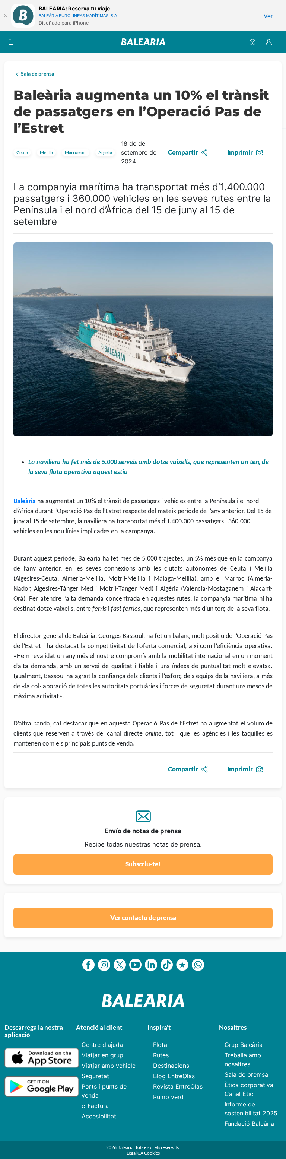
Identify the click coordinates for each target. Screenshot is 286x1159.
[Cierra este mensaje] (5, 15)
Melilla (46, 152)
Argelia (105, 152)
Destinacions (171, 1065)
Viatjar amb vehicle (109, 1065)
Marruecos (75, 152)
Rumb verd (168, 1097)
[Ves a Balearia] (143, 41)
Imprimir (240, 152)
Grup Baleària (244, 1044)
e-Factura (95, 1105)
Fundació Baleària (249, 1123)
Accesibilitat (99, 1116)
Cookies (152, 1153)
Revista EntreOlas (178, 1086)
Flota (160, 1044)
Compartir (183, 152)
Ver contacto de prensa (143, 917)
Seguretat (95, 1076)
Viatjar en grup (102, 1055)
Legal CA (135, 1153)
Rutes (161, 1055)
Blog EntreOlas (174, 1076)
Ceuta (22, 152)
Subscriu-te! (143, 864)
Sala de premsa (246, 1074)
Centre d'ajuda (102, 1044)
